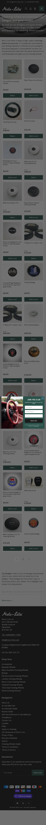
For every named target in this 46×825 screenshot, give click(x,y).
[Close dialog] (43, 398)
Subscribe (34, 421)
